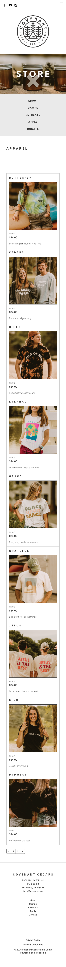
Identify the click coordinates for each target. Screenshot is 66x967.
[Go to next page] (22, 850)
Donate (33, 128)
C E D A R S (16, 252)
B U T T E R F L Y (20, 177)
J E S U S (15, 625)
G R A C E (15, 476)
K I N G (13, 700)
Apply (33, 121)
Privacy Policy (33, 940)
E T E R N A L (17, 401)
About (33, 100)
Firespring (40, 952)
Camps (33, 107)
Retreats (33, 114)
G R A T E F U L (19, 550)
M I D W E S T (18, 774)
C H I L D (14, 327)
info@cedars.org (33, 891)
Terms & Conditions (33, 944)
